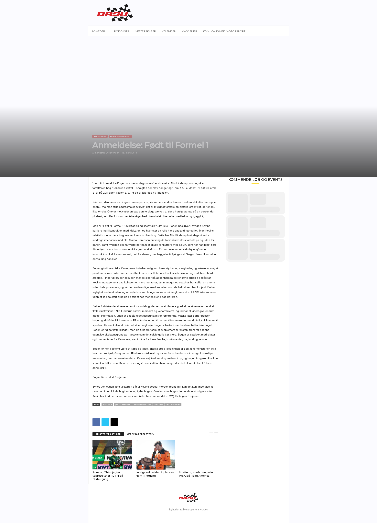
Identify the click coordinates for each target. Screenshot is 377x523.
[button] (283, 31)
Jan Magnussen (122, 404)
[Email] (114, 422)
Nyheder (98, 31)
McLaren (159, 404)
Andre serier (100, 136)
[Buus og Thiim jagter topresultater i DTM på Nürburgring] (112, 455)
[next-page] (216, 434)
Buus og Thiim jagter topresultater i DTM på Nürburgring (107, 476)
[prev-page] (211, 434)
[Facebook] (96, 422)
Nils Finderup (173, 404)
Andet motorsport (120, 136)
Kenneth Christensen (107, 152)
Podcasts (121, 31)
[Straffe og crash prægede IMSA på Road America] (198, 455)
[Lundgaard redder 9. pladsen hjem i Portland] (155, 455)
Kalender (169, 31)
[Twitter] (105, 422)
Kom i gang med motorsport (224, 31)
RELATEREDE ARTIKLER (108, 434)
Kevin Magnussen (142, 404)
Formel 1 (107, 404)
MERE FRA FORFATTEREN (140, 434)
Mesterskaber (145, 31)
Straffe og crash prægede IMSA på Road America (196, 474)
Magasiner (189, 31)
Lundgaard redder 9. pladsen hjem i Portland (155, 474)
